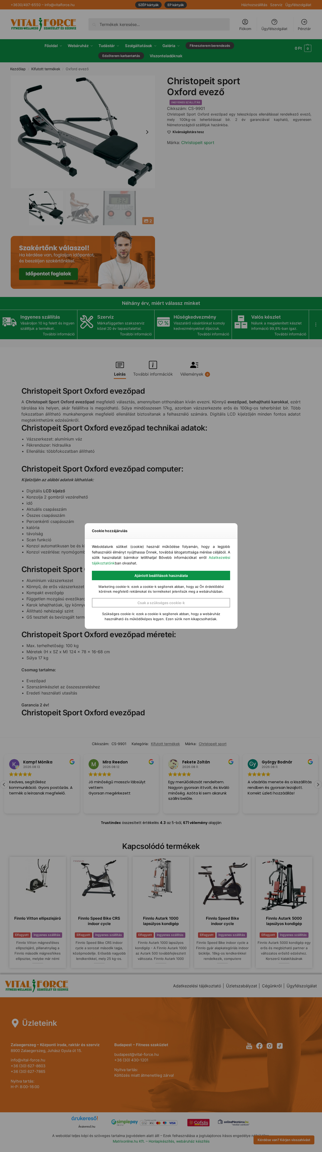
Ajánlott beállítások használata (161, 575)
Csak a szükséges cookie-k (161, 603)
